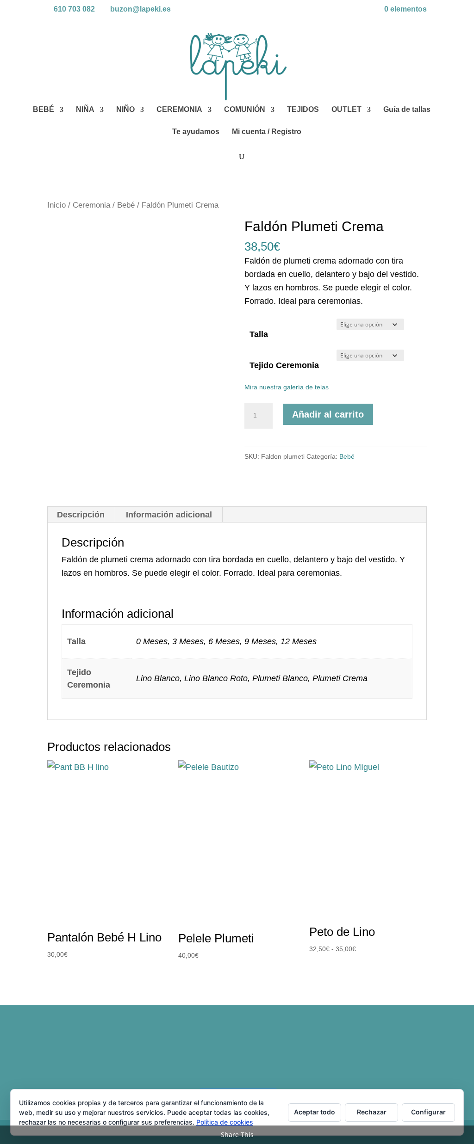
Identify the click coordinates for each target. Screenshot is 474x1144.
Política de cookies (224, 1122)
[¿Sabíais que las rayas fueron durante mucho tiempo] (92, 1055)
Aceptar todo (314, 1112)
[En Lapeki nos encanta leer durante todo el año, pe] (285, 1055)
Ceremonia (91, 205)
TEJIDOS (303, 109)
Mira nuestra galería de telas (286, 387)
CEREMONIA (179, 109)
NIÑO (125, 109)
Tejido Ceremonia (284, 365)
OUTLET (346, 109)
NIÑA (85, 109)
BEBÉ (43, 109)
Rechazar (372, 1112)
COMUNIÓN (244, 109)
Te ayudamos (195, 132)
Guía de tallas (406, 109)
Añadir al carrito (328, 414)
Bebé (126, 205)
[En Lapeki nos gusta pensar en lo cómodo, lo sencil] (189, 1055)
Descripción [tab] (81, 514)
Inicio (56, 205)
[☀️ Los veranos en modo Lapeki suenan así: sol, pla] (380, 1055)
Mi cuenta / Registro (266, 132)
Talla (258, 334)
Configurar (428, 1112)
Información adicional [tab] (169, 514)
